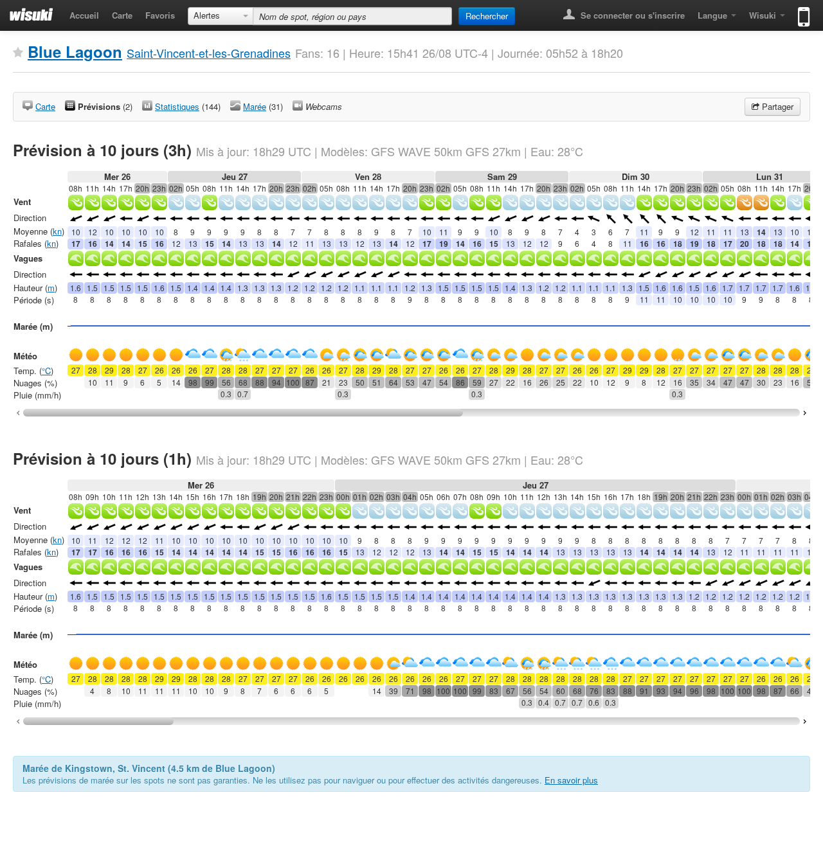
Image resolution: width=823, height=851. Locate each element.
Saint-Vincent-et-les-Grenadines (209, 52)
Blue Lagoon (75, 51)
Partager (776, 106)
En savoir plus (571, 780)
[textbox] (352, 16)
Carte (122, 15)
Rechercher (487, 16)
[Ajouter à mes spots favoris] (18, 52)
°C (46, 370)
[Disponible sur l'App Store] (800, 11)
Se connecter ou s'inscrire (631, 15)
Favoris (160, 15)
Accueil (84, 15)
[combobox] (220, 16)
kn (57, 231)
